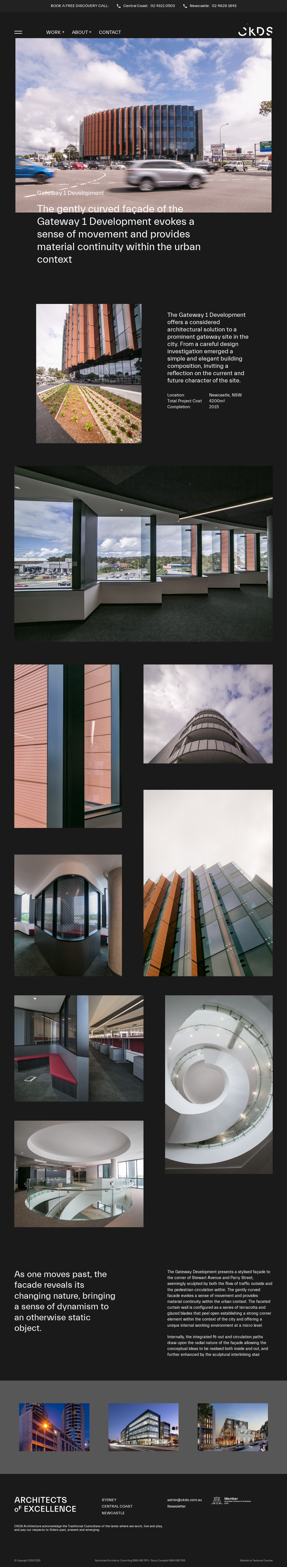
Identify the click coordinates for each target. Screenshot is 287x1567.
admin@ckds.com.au (184, 1500)
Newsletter (176, 1506)
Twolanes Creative (263, 1560)
